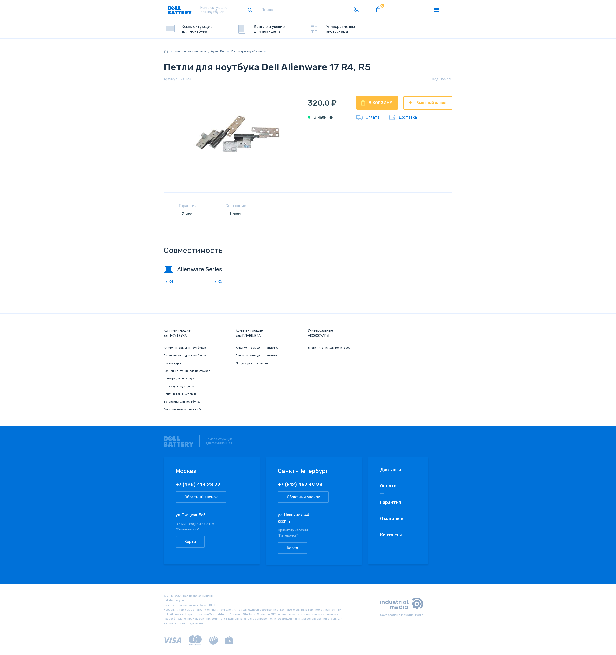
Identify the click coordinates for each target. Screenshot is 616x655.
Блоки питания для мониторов (329, 347)
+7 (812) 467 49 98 (300, 484)
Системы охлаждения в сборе (185, 409)
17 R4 (168, 281)
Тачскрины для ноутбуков (182, 401)
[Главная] (166, 51)
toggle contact (356, 10)
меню (436, 10)
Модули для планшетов (252, 363)
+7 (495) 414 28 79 (198, 484)
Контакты (391, 535)
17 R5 (217, 281)
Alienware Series (199, 269)
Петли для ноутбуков (179, 386)
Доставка (408, 117)
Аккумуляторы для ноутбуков (185, 347)
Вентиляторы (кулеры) (180, 394)
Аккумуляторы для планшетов (257, 347)
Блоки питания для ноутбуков (185, 355)
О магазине (392, 518)
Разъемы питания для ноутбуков (187, 370)
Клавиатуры (172, 363)
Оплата (372, 117)
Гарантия (390, 502)
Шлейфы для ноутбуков (180, 378)
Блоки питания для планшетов (257, 355)
